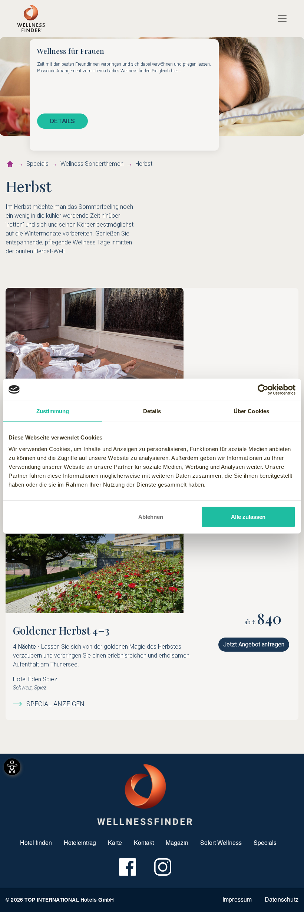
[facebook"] (127, 867)
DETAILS (62, 121)
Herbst (143, 163)
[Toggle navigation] (282, 18)
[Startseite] (10, 163)
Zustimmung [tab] (52, 411)
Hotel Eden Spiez (35, 679)
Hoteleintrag (80, 842)
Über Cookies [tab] (251, 411)
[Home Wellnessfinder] (144, 793)
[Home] (31, 18)
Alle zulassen (248, 517)
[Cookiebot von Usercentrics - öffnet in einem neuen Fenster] (263, 389)
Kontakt (144, 842)
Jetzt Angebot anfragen (253, 644)
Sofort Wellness (221, 842)
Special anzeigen (55, 704)
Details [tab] (152, 411)
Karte (115, 842)
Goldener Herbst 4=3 (61, 630)
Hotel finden (36, 842)
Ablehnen (150, 517)
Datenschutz (281, 899)
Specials (265, 842)
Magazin (177, 842)
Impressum (237, 899)
